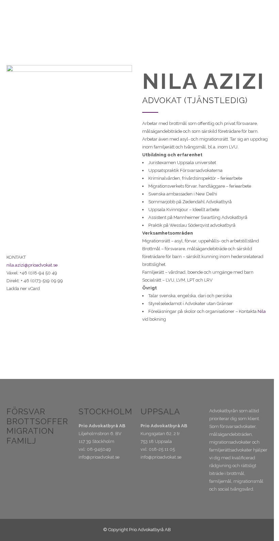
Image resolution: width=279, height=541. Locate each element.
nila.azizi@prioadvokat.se (32, 265)
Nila (262, 311)
